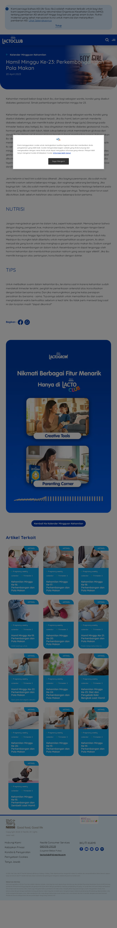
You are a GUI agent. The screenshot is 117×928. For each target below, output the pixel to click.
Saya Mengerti (58, 161)
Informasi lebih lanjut (62, 153)
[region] (58, 152)
